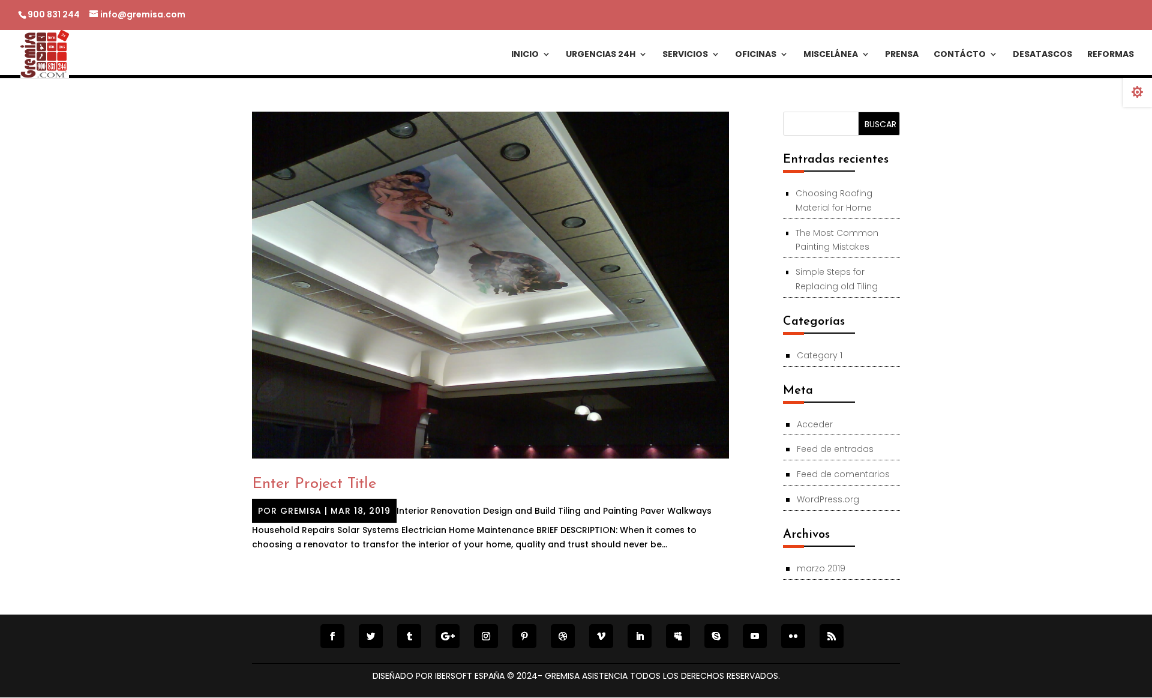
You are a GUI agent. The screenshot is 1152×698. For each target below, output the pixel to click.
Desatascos (1042, 55)
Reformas (1110, 55)
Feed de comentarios (843, 474)
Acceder (815, 424)
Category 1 (819, 355)
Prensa (902, 55)
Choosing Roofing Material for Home (834, 200)
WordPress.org (828, 499)
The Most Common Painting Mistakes (837, 240)
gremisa (301, 511)
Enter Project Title (314, 484)
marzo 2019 (821, 568)
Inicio (525, 55)
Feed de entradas (835, 449)
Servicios (685, 55)
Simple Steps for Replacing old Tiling (837, 279)
